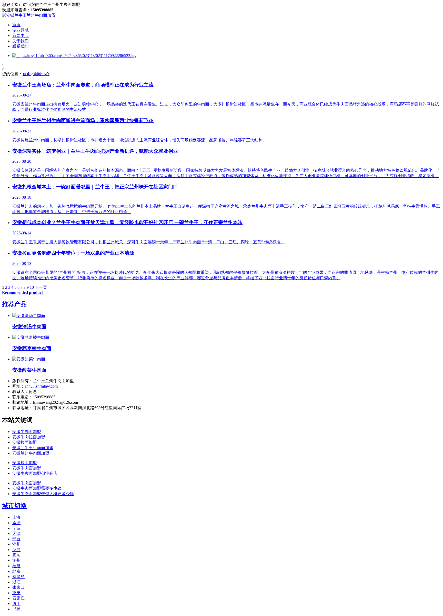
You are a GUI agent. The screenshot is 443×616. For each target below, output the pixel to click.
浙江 (16, 582)
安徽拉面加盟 (24, 442)
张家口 (18, 587)
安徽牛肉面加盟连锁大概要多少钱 (43, 494)
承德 (16, 523)
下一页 (41, 287)
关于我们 (20, 41)
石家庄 (18, 598)
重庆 (16, 593)
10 (32, 287)
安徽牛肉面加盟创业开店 (34, 473)
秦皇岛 (18, 576)
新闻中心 (20, 35)
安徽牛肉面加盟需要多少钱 (37, 488)
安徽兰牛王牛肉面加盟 (32, 448)
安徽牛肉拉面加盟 (28, 437)
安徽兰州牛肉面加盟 (30, 453)
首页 (16, 25)
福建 (16, 566)
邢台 (16, 539)
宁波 (16, 528)
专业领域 (20, 30)
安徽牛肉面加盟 (26, 431)
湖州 (16, 560)
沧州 (16, 544)
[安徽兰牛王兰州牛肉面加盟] (28, 15)
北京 (16, 571)
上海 (16, 517)
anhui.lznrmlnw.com (41, 386)
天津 (16, 533)
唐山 (16, 603)
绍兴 (16, 549)
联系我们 (20, 46)
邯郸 (16, 609)
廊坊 (16, 555)
